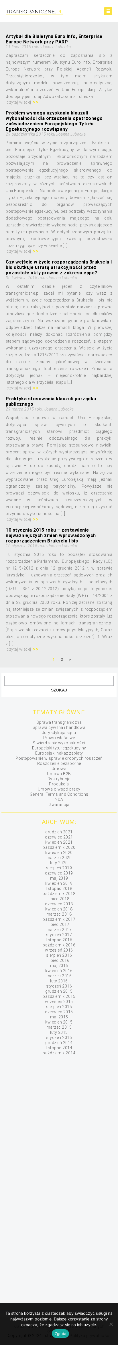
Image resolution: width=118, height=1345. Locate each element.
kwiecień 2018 (59, 909)
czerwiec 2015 (59, 1012)
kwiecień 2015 (59, 1022)
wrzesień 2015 (59, 1001)
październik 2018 (59, 893)
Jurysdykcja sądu (59, 732)
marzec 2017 (59, 929)
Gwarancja (59, 804)
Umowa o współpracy (59, 789)
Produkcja (59, 784)
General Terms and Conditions (59, 794)
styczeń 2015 (59, 1037)
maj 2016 (59, 965)
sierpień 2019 (59, 868)
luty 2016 (59, 981)
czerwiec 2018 (59, 904)
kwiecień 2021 (59, 842)
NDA (59, 799)
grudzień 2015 (59, 991)
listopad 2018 (59, 888)
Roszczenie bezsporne (59, 763)
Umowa (59, 768)
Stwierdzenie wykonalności (59, 743)
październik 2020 (59, 847)
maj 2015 (59, 1017)
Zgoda (60, 1333)
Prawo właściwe (59, 737)
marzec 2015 (59, 1027)
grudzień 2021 (59, 832)
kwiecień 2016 (59, 970)
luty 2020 (59, 863)
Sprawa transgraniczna (59, 722)
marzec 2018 (59, 914)
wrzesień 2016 (59, 950)
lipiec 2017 (59, 924)
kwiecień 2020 (59, 852)
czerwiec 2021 (59, 837)
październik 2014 (59, 1053)
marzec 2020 (59, 857)
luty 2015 (59, 1032)
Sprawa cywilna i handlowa (59, 727)
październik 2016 (59, 945)
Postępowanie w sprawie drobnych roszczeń (59, 758)
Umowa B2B (59, 773)
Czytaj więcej (19, 102)
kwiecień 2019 (59, 883)
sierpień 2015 (59, 1006)
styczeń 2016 (59, 986)
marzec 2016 (59, 976)
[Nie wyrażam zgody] (111, 1324)
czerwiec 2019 (59, 873)
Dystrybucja (59, 779)
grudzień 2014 (59, 1042)
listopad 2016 (59, 940)
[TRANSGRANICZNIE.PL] (49, 12)
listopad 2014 (59, 1048)
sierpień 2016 (59, 955)
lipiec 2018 (59, 898)
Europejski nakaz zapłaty (59, 753)
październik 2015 (59, 996)
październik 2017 (59, 919)
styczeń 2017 (59, 934)
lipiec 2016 (59, 960)
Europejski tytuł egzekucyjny (59, 748)
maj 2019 (59, 878)
